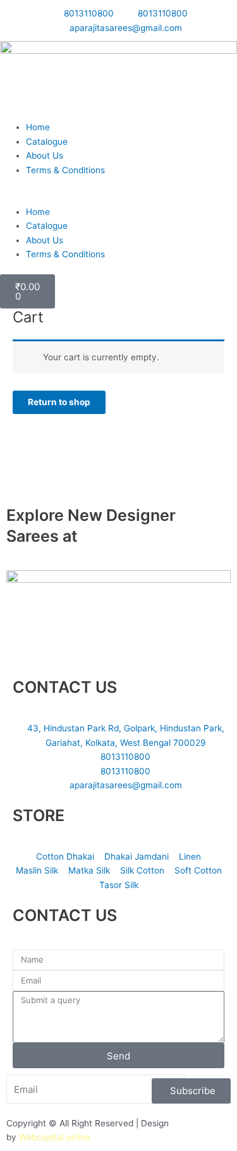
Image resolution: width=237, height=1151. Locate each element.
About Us (44, 155)
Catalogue (47, 142)
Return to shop (59, 402)
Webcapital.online (54, 1137)
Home (38, 127)
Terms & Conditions (65, 170)
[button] (118, 197)
